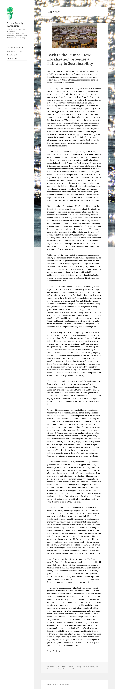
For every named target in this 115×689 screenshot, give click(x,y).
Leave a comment (79, 669)
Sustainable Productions (15, 48)
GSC (64, 667)
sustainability (65, 669)
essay (86, 667)
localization (51, 669)
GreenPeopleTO (12, 55)
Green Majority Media (14, 51)
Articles (71, 667)
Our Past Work (12, 59)
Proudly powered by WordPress (58, 684)
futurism (91, 667)
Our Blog (78, 667)
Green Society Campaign (15, 24)
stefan (58, 669)
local (96, 667)
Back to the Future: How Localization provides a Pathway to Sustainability (70, 59)
